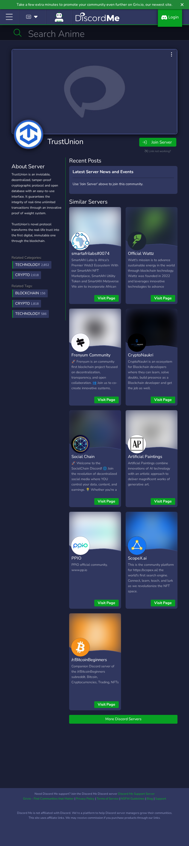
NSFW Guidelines (133, 799)
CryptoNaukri (140, 355)
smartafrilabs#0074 (90, 253)
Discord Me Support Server (136, 794)
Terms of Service (108, 799)
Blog (150, 799)
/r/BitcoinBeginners (89, 659)
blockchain (30, 293)
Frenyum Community (90, 355)
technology (31, 313)
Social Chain (82, 456)
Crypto (27, 274)
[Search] (18, 33)
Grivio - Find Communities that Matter (48, 799)
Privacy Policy (85, 799)
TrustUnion (65, 142)
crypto (27, 303)
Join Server (161, 142)
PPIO (76, 558)
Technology (32, 264)
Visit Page (106, 298)
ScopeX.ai (137, 558)
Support (160, 799)
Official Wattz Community (141, 256)
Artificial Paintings (145, 456)
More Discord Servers (123, 719)
